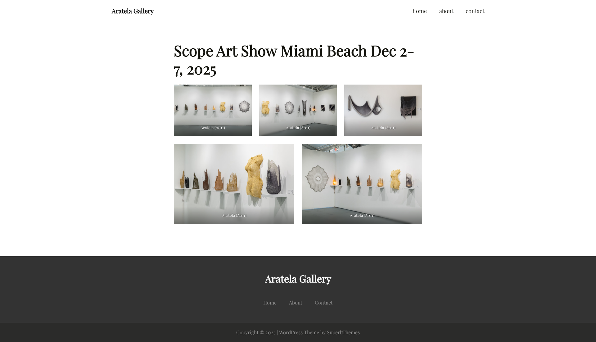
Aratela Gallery (133, 11)
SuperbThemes (343, 332)
